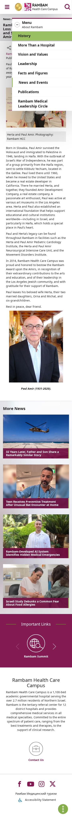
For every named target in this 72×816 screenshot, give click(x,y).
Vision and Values (33, 54)
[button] (42, 25)
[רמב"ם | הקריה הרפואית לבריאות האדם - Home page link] (41, 7)
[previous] (19, 646)
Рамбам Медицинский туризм (36, 793)
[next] (53, 646)
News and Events (33, 82)
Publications (28, 92)
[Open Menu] (7, 7)
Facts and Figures (33, 73)
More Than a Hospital (36, 45)
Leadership (27, 63)
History (24, 36)
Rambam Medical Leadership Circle (33, 104)
